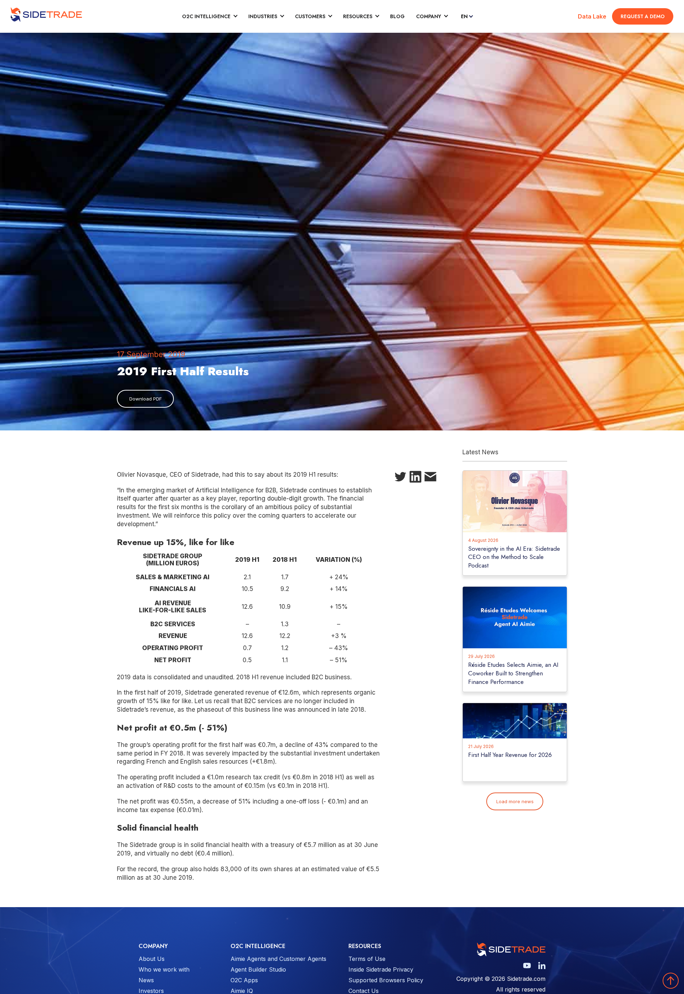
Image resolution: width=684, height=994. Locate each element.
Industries (262, 16)
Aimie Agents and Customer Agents (278, 958)
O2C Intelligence (206, 16)
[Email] (430, 478)
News (146, 980)
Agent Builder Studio (258, 969)
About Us (152, 958)
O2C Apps (244, 980)
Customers (310, 16)
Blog (397, 16)
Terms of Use (366, 958)
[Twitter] (400, 478)
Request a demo (643, 16)
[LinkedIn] (415, 478)
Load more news (515, 801)
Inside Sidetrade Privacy (380, 969)
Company (428, 16)
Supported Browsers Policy (385, 980)
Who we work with (164, 969)
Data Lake (592, 16)
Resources (357, 16)
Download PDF (145, 399)
